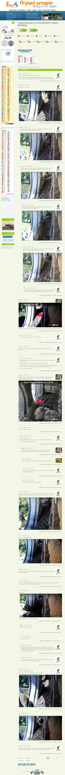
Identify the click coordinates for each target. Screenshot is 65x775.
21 (57, 758)
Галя (21, 427)
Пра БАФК (53, 10)
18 (48, 758)
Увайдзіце (20, 67)
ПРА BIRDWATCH (21, 10)
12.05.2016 (31, 36)
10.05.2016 (22, 36)
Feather (20, 299)
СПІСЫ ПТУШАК (46, 10)
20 (54, 758)
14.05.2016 (40, 36)
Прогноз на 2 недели (6, 200)
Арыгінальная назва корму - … (12, 17)
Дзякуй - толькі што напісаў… (12, 16)
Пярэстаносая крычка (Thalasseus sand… (33, 18)
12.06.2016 (33, 41)
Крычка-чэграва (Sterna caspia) (31, 14)
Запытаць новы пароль (8, 240)
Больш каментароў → (10, 18)
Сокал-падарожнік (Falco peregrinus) (32, 17)
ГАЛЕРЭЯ (29, 10)
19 (51, 758)
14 (37, 758)
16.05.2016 (49, 36)
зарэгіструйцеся (26, 67)
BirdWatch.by (27, 771)
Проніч (23, 459)
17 (45, 758)
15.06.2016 (60, 41)
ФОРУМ (39, 10)
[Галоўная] (12, 5)
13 (34, 758)
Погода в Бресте (5, 197)
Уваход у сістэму (8, 236)
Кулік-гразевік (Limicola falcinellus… (32, 13)
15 (39, 758)
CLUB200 (34, 10)
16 (42, 758)
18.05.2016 (58, 36)
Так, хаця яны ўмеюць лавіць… (12, 14)
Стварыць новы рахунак (8, 239)
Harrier (20, 73)
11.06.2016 (24, 41)
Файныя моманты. (10, 13)
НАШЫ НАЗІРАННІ (13, 10)
